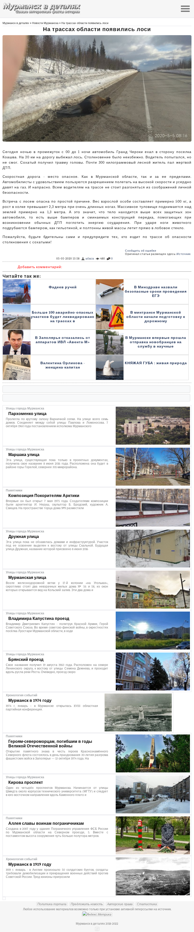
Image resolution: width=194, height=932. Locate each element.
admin (90, 258)
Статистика (147, 904)
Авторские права (120, 904)
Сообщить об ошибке (140, 250)
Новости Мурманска (45, 23)
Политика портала (51, 904)
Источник (184, 254)
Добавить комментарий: (40, 267)
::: (97, 929)
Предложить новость (87, 904)
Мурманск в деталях (16, 23)
